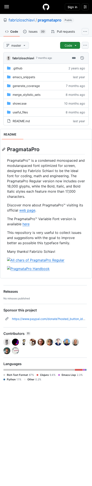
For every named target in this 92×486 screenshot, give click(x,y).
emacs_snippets (24, 77)
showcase (20, 103)
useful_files (20, 112)
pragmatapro (49, 20)
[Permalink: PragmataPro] (4, 149)
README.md (21, 121)
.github (17, 68)
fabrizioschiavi (22, 20)
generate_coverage (26, 86)
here (26, 224)
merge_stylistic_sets (26, 94)
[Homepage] (46, 6)
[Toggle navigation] (6, 6)
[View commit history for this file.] (82, 58)
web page (27, 210)
